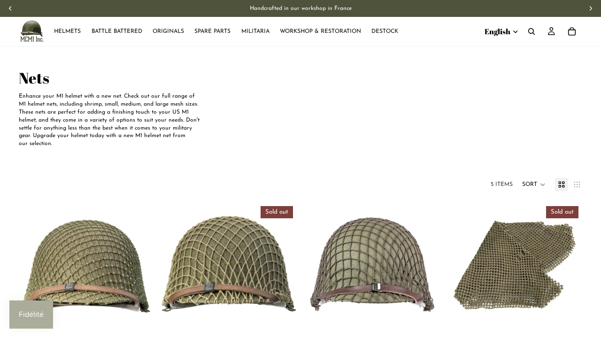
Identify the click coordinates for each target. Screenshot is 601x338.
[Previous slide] (33, 270)
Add (147, 323)
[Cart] (572, 31)
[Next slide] (140, 270)
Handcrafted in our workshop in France (301, 8)
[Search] (531, 31)
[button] (534, 184)
